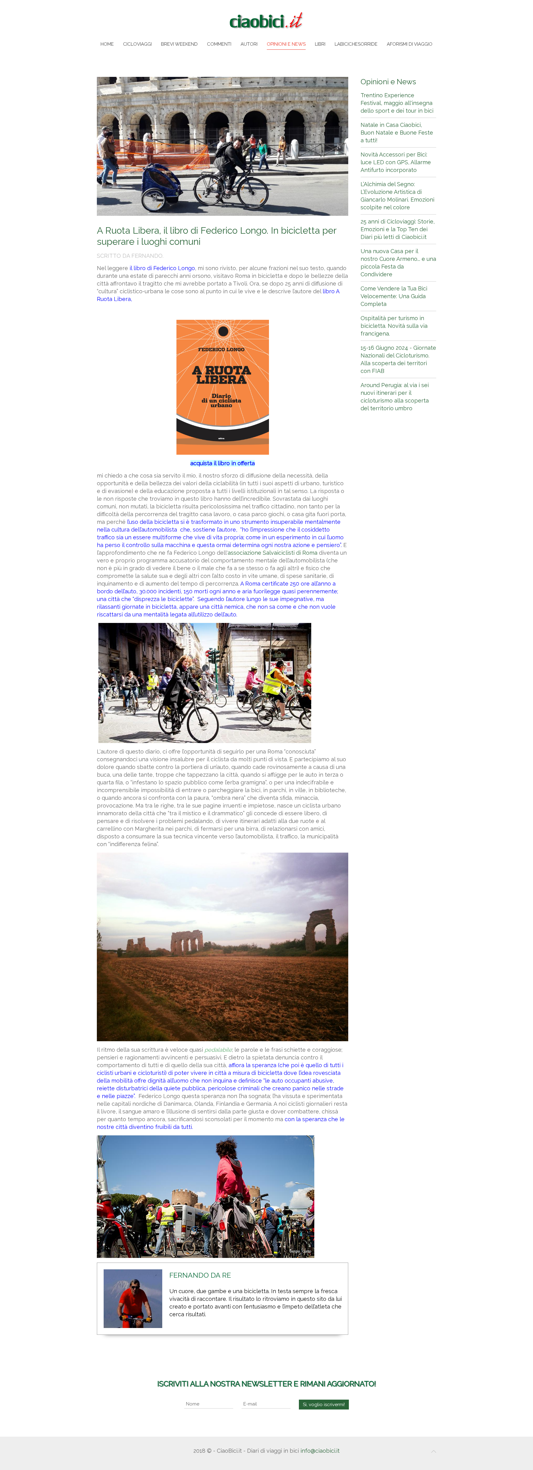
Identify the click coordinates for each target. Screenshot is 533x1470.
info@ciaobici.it (320, 1450)
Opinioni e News (286, 44)
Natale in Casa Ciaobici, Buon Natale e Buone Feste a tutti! (397, 133)
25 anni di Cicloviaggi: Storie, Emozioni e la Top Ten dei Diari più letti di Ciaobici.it (398, 229)
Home (107, 44)
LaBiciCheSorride (356, 44)
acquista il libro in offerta (222, 463)
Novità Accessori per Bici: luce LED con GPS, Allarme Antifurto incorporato (396, 162)
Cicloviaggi (137, 44)
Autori (249, 44)
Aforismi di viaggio (409, 44)
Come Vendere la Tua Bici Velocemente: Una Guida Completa (394, 296)
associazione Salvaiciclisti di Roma (272, 552)
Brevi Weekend (179, 44)
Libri (320, 44)
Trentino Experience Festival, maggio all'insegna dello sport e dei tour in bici (397, 103)
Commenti (219, 44)
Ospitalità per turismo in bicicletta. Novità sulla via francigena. (394, 326)
